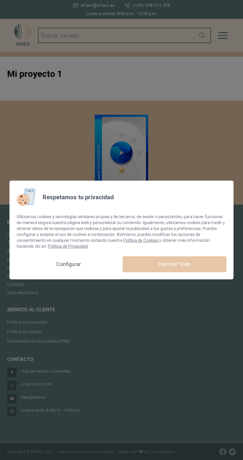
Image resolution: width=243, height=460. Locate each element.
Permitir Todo (175, 264)
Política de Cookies (140, 240)
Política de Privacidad (68, 246)
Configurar (68, 264)
